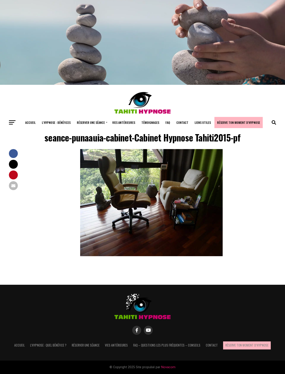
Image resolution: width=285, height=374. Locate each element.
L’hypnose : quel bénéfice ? (48, 345)
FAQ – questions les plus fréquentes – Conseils (166, 345)
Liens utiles (203, 122)
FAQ (167, 122)
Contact (182, 122)
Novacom (168, 367)
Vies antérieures (123, 122)
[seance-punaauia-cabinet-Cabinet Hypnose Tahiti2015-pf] (151, 255)
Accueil (30, 122)
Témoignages (150, 122)
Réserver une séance (91, 122)
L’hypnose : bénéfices (56, 122)
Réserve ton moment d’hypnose (238, 122)
